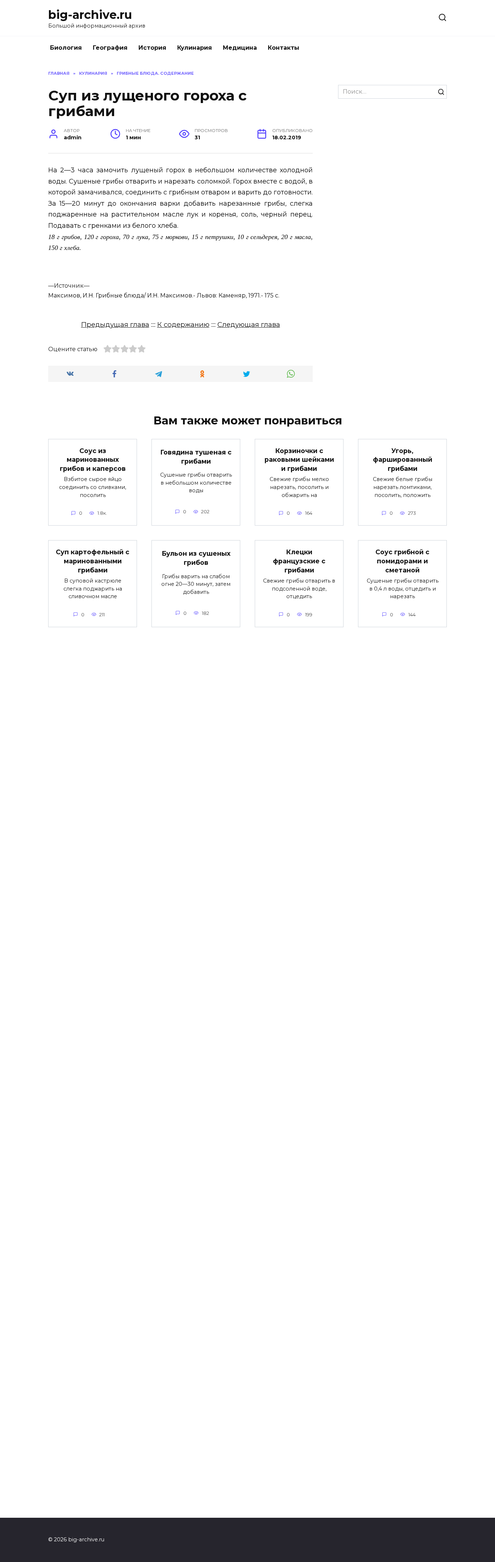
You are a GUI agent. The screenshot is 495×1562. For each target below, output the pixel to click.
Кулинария (194, 47)
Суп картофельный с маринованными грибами (92, 561)
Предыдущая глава (115, 324)
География (110, 47)
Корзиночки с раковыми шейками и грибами (299, 459)
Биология (66, 47)
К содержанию (183, 324)
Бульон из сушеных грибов (196, 558)
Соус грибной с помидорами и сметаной (402, 561)
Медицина (240, 47)
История (152, 47)
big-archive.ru (90, 15)
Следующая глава (248, 324)
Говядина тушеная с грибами (196, 456)
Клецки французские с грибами (299, 561)
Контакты (283, 47)
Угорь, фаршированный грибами (402, 459)
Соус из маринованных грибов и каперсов (93, 459)
